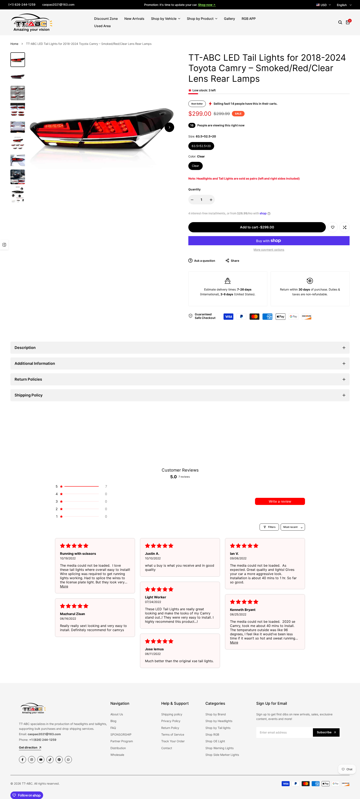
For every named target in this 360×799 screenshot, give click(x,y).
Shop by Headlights (218, 721)
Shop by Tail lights (217, 728)
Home (14, 43)
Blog (113, 721)
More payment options (269, 249)
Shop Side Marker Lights (222, 754)
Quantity (194, 189)
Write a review (280, 501)
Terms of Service (172, 734)
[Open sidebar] (4, 245)
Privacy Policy (170, 721)
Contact (166, 748)
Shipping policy (171, 714)
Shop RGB (212, 734)
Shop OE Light (215, 741)
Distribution (118, 748)
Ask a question (204, 260)
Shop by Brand (215, 714)
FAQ (113, 728)
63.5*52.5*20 (201, 146)
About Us (116, 714)
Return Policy (170, 728)
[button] (333, 227)
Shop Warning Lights (219, 748)
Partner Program (121, 741)
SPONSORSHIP (120, 734)
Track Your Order (173, 741)
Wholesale (117, 754)
